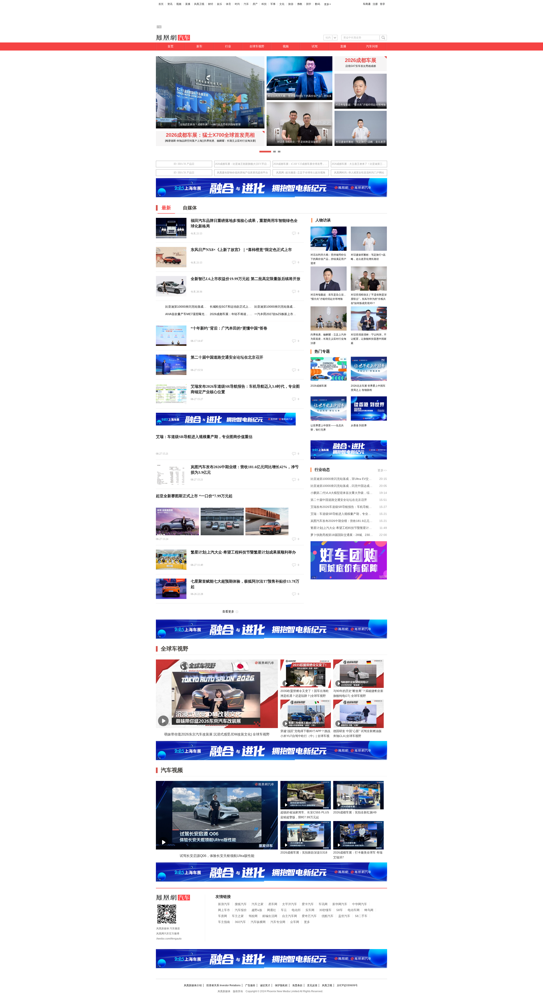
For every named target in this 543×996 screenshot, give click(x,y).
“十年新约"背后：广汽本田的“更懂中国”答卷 (229, 328)
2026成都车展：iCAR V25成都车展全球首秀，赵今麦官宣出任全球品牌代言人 (300, 163)
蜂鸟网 (368, 910)
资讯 (169, 4)
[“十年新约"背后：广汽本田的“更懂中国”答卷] (171, 335)
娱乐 (219, 4)
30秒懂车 (325, 910)
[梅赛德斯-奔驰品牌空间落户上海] (184, 140)
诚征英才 (265, 985)
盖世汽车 (344, 916)
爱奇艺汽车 (309, 916)
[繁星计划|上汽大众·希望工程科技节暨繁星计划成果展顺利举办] (171, 559)
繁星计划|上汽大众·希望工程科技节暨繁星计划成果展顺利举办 (243, 552)
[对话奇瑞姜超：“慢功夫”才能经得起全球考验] (360, 107)
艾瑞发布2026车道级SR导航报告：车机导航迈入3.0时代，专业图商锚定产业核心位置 (342, 507)
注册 (375, 4)
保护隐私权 (281, 985)
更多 (326, 4)
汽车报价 (241, 910)
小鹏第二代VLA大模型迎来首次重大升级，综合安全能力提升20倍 (342, 492)
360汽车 (240, 922)
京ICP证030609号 (347, 985)
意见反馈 (312, 985)
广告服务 (250, 985)
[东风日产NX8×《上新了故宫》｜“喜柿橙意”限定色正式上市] (171, 257)
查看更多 (228, 611)
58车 (339, 910)
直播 (187, 4)
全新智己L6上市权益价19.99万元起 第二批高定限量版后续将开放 (245, 279)
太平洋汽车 (289, 904)
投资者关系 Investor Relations (223, 985)
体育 (228, 4)
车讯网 (323, 904)
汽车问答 (372, 46)
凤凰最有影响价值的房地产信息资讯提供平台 (242, 172)
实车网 (309, 910)
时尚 (237, 4)
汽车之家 (257, 904)
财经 (210, 4)
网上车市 (224, 910)
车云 (284, 910)
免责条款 (297, 985)
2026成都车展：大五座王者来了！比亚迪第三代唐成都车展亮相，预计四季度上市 (359, 163)
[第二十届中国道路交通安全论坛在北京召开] (171, 365)
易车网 (272, 904)
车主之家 (238, 916)
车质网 (222, 916)
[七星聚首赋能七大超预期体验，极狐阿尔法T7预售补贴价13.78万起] (171, 589)
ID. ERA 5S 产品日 (184, 163)
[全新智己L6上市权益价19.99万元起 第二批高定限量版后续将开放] (171, 286)
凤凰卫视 (199, 4)
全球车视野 (256, 46)
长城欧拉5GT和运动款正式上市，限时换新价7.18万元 (245, 306)
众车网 (294, 922)
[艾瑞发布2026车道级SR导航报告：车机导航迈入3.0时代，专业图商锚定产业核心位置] (171, 394)
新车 (199, 46)
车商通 (367, 4)
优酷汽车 (327, 916)
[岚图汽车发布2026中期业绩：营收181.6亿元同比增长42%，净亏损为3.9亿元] (171, 474)
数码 (317, 4)
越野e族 (257, 910)
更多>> (382, 470)
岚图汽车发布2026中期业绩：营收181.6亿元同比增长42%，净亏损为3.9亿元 (342, 521)
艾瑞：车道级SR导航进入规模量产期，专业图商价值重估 (204, 437)
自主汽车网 (289, 916)
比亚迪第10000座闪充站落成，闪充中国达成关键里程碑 (291, 306)
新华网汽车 (339, 904)
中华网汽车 (359, 904)
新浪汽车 (224, 904)
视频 (178, 4)
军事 (273, 4)
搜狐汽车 (241, 904)
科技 (264, 4)
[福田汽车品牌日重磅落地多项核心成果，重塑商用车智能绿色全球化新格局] (171, 228)
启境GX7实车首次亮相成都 (360, 66)
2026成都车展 (360, 60)
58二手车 (361, 916)
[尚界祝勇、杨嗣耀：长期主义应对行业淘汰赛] (229, 140)
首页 (161, 4)
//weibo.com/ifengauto (169, 938)
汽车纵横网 (258, 922)
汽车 (246, 4)
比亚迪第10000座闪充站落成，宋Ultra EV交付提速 (198, 306)
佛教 (299, 4)
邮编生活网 (269, 916)
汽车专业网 (277, 922)
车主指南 (224, 922)
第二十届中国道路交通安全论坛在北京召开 (227, 357)
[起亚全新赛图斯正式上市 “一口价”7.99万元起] (177, 521)
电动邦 (296, 910)
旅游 (290, 4)
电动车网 (354, 910)
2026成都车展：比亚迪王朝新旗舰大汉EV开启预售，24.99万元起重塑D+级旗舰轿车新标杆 (242, 163)
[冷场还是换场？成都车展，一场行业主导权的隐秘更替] (210, 127)
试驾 (315, 46)
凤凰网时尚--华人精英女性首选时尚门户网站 (359, 172)
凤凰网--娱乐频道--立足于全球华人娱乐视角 (300, 172)
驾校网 (253, 916)
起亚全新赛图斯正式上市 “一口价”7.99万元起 (194, 496)
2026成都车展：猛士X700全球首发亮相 (210, 135)
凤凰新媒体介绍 (193, 985)
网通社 (271, 910)
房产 (255, 4)
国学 (308, 4)
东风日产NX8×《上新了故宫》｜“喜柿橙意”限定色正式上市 (241, 250)
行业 (228, 46)
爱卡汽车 (308, 904)
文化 (281, 4)
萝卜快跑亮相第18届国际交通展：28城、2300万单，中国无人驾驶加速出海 (342, 535)
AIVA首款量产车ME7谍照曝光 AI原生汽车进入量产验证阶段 (204, 314)
